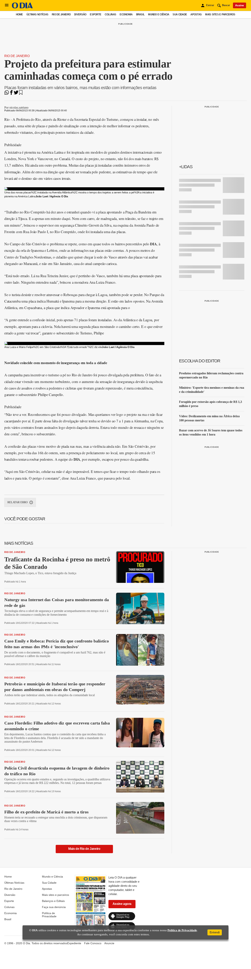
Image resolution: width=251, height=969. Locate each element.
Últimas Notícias (37, 14)
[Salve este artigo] (20, 93)
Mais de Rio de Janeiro (84, 848)
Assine (239, 5)
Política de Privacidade (49, 915)
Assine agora (122, 903)
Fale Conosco (92, 943)
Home (19, 14)
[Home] (22, 7)
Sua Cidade (180, 14)
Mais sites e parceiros (220, 14)
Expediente (74, 943)
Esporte (95, 14)
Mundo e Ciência (158, 14)
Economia (126, 14)
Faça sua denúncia (54, 907)
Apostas (196, 14)
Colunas (110, 14)
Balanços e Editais (53, 901)
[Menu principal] (6, 5)
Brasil (140, 14)
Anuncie (109, 943)
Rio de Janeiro (61, 14)
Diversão (80, 14)
